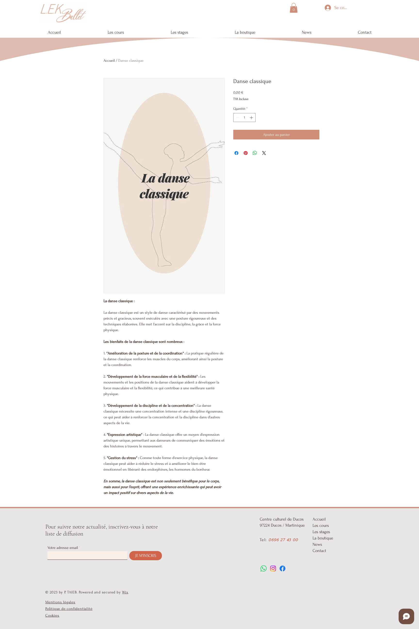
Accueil (109, 60)
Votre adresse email (63, 548)
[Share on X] (264, 153)
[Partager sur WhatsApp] (255, 153)
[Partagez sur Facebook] (236, 153)
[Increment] (252, 117)
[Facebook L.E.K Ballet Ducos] (282, 568)
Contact (319, 550)
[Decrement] (237, 117)
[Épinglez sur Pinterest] (246, 153)
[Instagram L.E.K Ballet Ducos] (273, 568)
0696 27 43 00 (283, 539)
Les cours (321, 525)
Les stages (321, 531)
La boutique (323, 538)
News (317, 544)
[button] (294, 8)
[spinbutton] (244, 117)
